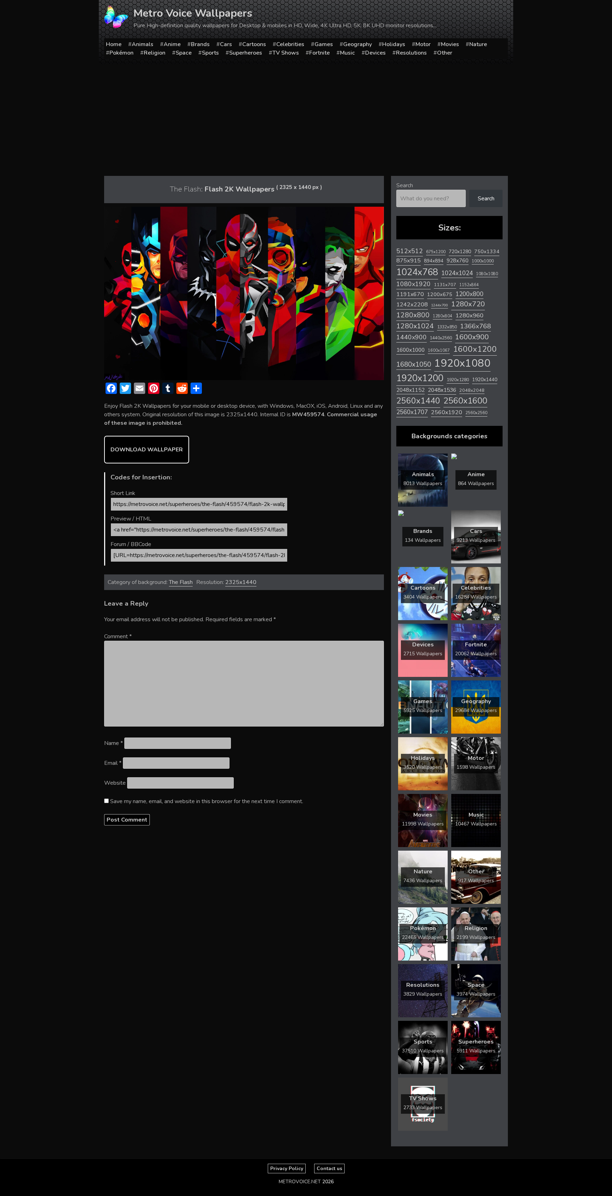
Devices (375, 53)
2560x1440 (418, 400)
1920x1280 (458, 380)
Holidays (393, 44)
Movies (450, 44)
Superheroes (245, 53)
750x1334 (486, 251)
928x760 (458, 260)
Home (113, 44)
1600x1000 (410, 350)
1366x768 (475, 326)
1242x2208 (412, 304)
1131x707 (445, 285)
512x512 (409, 251)
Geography (357, 44)
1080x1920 (413, 284)
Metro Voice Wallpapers (193, 13)
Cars (226, 44)
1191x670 (410, 294)
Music (347, 53)
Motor (423, 44)
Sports (210, 53)
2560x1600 (465, 400)
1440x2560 (441, 338)
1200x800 (469, 294)
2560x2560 (476, 413)
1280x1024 (415, 326)
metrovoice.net (300, 1181)
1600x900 (472, 337)
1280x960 (469, 315)
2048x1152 (410, 390)
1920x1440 (484, 379)
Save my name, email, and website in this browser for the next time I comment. (206, 801)
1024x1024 (457, 273)
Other (444, 53)
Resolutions (411, 53)
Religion (154, 53)
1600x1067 (439, 350)
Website (115, 783)
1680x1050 (413, 364)
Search (404, 185)
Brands (200, 44)
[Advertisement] (306, 117)
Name (113, 743)
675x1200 (436, 252)
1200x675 (439, 294)
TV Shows (285, 53)
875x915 (408, 260)
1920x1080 (462, 363)
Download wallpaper (146, 450)
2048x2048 (471, 390)
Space (184, 53)
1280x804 (442, 316)
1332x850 (447, 327)
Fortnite (319, 53)
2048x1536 (442, 390)
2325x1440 (240, 582)
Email (112, 763)
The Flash (181, 582)
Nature (478, 44)
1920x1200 (419, 378)
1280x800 (413, 315)
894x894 (433, 260)
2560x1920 (446, 412)
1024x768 (417, 272)
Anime (172, 44)
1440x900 (411, 337)
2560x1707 (412, 412)
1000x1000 (483, 261)
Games (323, 44)
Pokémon (121, 53)
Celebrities (290, 44)
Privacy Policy (286, 1168)
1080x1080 (487, 274)
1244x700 (439, 305)
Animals (142, 44)
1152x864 (469, 285)
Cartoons (254, 44)
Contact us (329, 1168)
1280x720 (468, 304)
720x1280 (460, 251)
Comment (118, 636)
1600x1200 (475, 349)
